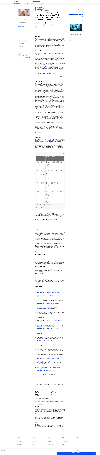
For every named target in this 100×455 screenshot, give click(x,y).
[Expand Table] (63, 154)
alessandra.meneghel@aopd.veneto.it (53, 413)
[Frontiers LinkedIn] (80, 439)
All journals (26, 1)
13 (49, 220)
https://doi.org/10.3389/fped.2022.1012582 (44, 10)
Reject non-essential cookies (76, 452)
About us (21, 1)
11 (46, 68)
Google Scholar (48, 292)
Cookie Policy (16, 452)
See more (52, 30)
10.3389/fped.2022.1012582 (54, 389)
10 (40, 67)
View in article (28, 57)
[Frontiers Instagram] (82, 439)
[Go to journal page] (24, 12)
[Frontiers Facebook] (76, 439)
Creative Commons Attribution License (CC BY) (52, 408)
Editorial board (38, 3)
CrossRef (44, 292)
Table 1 (51, 140)
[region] (50, 452)
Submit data (42, 1)
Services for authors (19, 441)
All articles (30, 1)
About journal (43, 3)
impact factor (20, 19)
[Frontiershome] (16, 1)
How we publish (34, 444)
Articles (28, 3)
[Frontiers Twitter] (78, 439)
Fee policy (18, 445)
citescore (25, 19)
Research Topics (33, 3)
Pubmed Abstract (39, 292)
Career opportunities (65, 445)
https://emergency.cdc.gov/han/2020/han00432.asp (53, 320)
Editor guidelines (19, 444)
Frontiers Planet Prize (50, 444)
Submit (63, 444)
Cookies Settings (76, 450)
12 (35, 71)
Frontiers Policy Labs (50, 441)
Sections (24, 3)
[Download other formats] (82, 14)
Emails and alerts (64, 441)
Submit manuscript (36, 1)
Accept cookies (76, 454)
